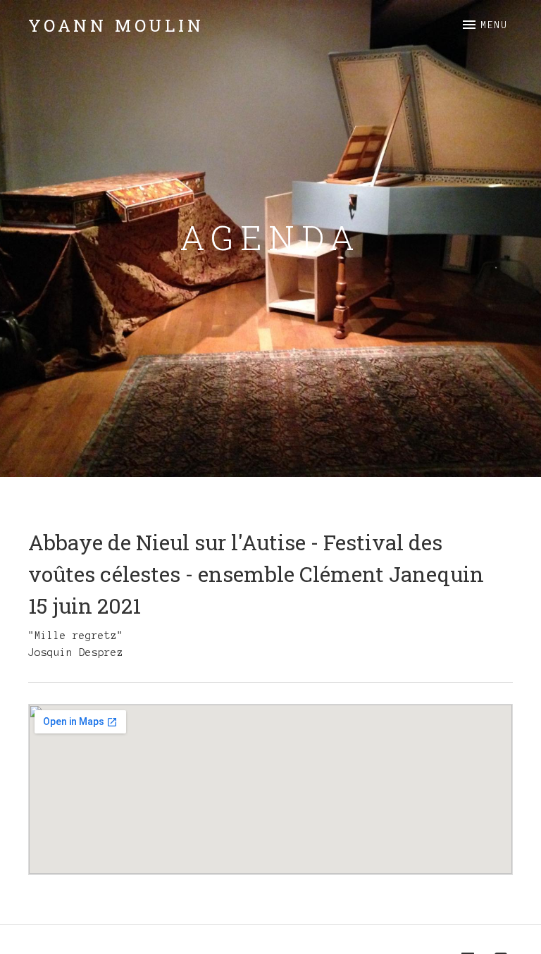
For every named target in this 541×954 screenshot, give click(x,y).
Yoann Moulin (116, 25)
